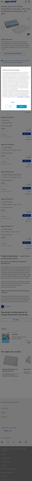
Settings (13, 102)
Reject (10, 106)
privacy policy (20, 96)
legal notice (27, 96)
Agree (21, 106)
